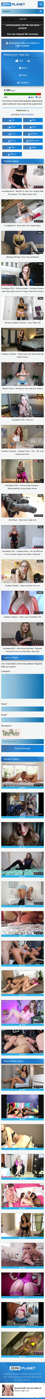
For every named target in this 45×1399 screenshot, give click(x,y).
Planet (13, 4)
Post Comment (22, 748)
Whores (13, 154)
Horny (13, 140)
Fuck (13, 134)
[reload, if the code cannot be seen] (11, 737)
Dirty (34, 127)
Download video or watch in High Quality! (23, 44)
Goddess (34, 134)
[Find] (41, 11)
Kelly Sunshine (27, 114)
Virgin (34, 147)
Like (21, 61)
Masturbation (34, 140)
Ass (13, 120)
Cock (13, 127)
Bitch (34, 120)
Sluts (13, 147)
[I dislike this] (28, 61)
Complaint (24, 83)
